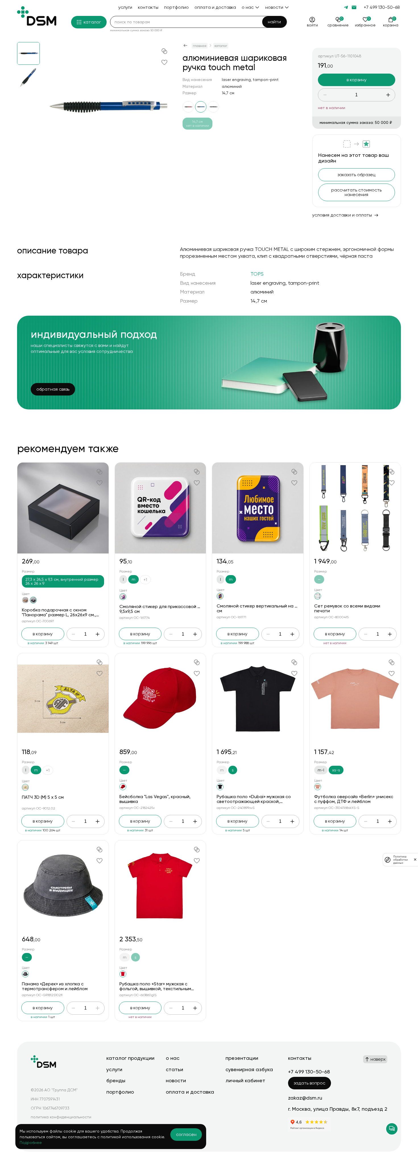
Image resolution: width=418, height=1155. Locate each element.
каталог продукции (130, 1058)
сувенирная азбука (249, 1069)
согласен (186, 1134)
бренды (115, 1080)
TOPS (257, 274)
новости (176, 1080)
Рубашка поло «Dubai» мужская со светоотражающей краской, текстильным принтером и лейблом (255, 801)
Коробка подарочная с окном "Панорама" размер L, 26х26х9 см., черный (59, 615)
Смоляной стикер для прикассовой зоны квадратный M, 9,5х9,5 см (180, 609)
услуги (114, 1069)
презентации (241, 1058)
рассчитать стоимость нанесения (356, 192)
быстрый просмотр (63, 508)
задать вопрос (309, 1083)
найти (274, 21)
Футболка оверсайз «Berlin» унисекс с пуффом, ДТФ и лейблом (353, 799)
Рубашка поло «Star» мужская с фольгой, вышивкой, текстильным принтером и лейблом (155, 988)
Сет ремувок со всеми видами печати (347, 608)
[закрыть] (415, 859)
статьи (174, 1069)
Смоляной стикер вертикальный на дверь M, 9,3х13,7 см (273, 608)
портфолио (120, 1092)
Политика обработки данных (400, 859)
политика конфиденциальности (61, 1117)
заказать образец (356, 174)
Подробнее (31, 1142)
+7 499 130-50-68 (382, 7)
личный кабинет (245, 1080)
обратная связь (52, 389)
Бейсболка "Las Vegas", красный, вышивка (155, 799)
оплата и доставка (190, 1092)
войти (312, 25)
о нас (172, 1058)
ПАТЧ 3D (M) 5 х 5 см (43, 797)
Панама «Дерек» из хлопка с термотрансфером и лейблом (55, 986)
